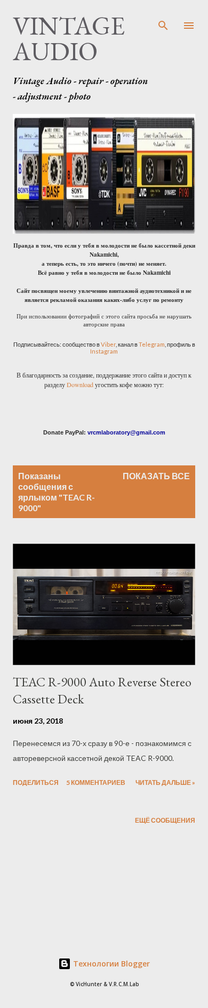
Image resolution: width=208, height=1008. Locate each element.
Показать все (156, 476)
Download (80, 384)
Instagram (104, 351)
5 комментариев (95, 782)
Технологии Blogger (110, 963)
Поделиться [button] (36, 782)
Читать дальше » (165, 782)
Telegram (152, 344)
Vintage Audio (69, 38)
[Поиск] (163, 19)
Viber (108, 344)
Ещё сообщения (165, 820)
